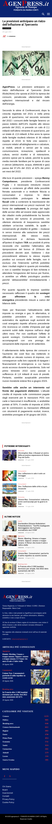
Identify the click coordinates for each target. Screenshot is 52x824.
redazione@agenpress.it (20, 639)
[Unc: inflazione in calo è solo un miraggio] (9, 475)
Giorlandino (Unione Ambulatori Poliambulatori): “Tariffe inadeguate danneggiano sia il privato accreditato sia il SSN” (33, 527)
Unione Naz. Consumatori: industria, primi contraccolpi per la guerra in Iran (33, 501)
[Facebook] (12, 42)
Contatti (5, 796)
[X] (18, 42)
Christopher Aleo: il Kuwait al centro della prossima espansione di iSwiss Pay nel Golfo (33, 455)
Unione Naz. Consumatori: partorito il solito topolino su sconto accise (33, 554)
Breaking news (22, 564)
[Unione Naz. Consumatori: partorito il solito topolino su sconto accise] (9, 555)
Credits (29, 819)
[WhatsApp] (23, 42)
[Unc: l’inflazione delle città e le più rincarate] (9, 488)
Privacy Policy (8, 799)
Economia (7, 28)
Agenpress (21, 536)
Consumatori (22, 471)
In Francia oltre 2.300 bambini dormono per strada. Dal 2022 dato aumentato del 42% (33, 568)
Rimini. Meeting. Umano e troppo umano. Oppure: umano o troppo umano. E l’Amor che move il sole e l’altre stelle (32, 541)
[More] (46, 433)
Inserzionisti (7, 793)
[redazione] (4, 36)
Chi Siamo (6, 786)
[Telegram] (34, 42)
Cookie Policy (8, 802)
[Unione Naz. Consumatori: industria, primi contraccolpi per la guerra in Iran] (9, 501)
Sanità (20, 521)
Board (4, 790)
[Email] (29, 42)
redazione (12, 36)
